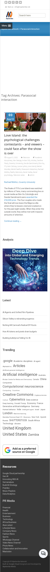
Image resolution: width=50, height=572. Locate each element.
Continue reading (13, 221)
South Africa (34, 420)
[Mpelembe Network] (7, 15)
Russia (5, 420)
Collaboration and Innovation (15, 548)
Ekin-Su (41, 163)
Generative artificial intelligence (16, 406)
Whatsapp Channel (11, 540)
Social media (27, 172)
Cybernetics (17, 399)
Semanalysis (8, 482)
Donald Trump (20, 403)
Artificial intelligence (20, 374)
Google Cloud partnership (14, 473)
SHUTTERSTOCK (18, 420)
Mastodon (7, 551)
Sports (5, 537)
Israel (37, 410)
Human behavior (9, 409)
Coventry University (16, 163)
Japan (42, 409)
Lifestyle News (9, 528)
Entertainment (9, 513)
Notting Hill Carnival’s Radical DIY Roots (19, 325)
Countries (16, 390)
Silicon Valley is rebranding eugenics (18, 319)
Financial (6, 507)
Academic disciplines (23, 361)
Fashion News (9, 534)
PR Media (9, 501)
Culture (5, 400)
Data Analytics (9, 494)
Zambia (33, 435)
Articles (33, 160)
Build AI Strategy (10, 485)
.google (7, 361)
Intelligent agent (28, 410)
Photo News (8, 546)
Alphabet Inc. (7, 366)
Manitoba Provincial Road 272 (12, 417)
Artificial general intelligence (13, 370)
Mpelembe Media (9, 567)
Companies (7, 383)
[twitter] (9, 3)
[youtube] (20, 3)
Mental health (16, 169)
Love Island (32, 166)
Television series (19, 175)
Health (5, 510)
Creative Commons (18, 394)
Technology (8, 423)
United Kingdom (17, 428)
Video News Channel (12, 543)
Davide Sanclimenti (31, 163)
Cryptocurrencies (40, 395)
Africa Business (9, 522)
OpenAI (43, 417)
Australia (42, 375)
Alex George (17, 160)
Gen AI (5, 476)
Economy (31, 403)
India (19, 409)
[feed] (16, 3)
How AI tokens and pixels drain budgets (20, 331)
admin (32, 175)
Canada (36, 379)
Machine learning (20, 414)
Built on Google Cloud (11, 564)
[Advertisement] (25, 62)
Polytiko (6, 488)
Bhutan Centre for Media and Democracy (17, 379)
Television (26, 158)
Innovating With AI (10, 479)
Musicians (27, 417)
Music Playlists (9, 491)
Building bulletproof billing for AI (16, 338)
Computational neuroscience (23, 386)
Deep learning (8, 403)
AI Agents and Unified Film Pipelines (18, 312)
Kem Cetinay (12, 166)
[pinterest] (13, 3)
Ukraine (17, 423)
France (40, 403)
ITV (5, 166)
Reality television (16, 172)
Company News (9, 531)
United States (15, 434)
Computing (7, 390)
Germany (35, 406)
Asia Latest (7, 525)
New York (35, 417)
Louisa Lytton (22, 166)
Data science (32, 400)
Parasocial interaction (29, 169)
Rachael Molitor (11, 182)
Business (7, 516)
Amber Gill (26, 160)
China (43, 379)
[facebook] (6, 3)
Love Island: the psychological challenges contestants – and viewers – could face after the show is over (24, 144)
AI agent (37, 361)
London (7, 413)
